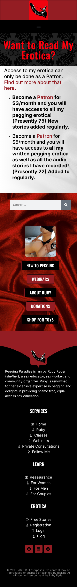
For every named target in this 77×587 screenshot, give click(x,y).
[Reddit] (29, 549)
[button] (38, 25)
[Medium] (39, 549)
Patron (45, 97)
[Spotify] (48, 549)
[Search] (66, 205)
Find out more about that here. (33, 85)
